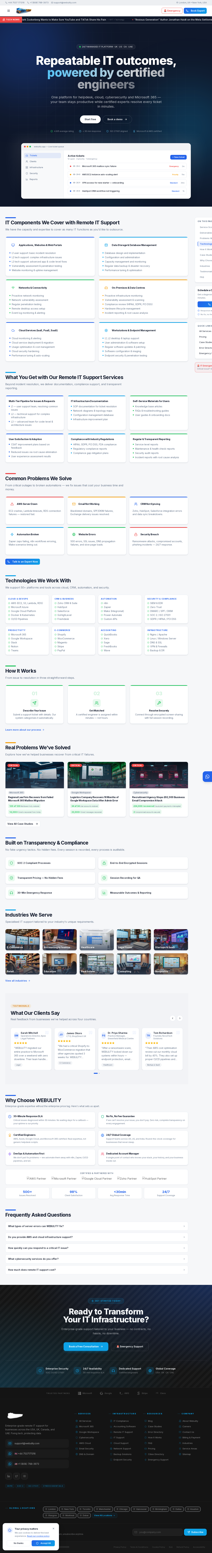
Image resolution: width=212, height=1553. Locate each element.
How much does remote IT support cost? (32, 1269)
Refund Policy (183, 1547)
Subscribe (197, 1532)
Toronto (86, 1509)
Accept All (46, 1543)
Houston (194, 1509)
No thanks (19, 1543)
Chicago (123, 1509)
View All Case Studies (20, 823)
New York (69, 1509)
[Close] (53, 1528)
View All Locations (103, 1515)
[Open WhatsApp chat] (207, 776)
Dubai (85, 1515)
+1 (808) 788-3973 (39, 2)
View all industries (16, 980)
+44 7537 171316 (16, 2)
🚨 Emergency (172, 10)
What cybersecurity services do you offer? (33, 1258)
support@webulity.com (65, 2)
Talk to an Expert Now (25, 561)
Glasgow (52, 1515)
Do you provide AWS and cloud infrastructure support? (40, 1237)
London (52, 1509)
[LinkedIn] (8, 1476)
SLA (171, 1547)
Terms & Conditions (139, 1547)
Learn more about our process (23, 729)
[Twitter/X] (16, 1476)
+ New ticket (178, 157)
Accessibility (199, 1547)
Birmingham (161, 1509)
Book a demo (115, 119)
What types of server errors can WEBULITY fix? (36, 1226)
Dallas (179, 1509)
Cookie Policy (158, 1547)
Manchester (105, 1509)
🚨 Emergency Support (129, 1346)
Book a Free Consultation (84, 1346)
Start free (90, 119)
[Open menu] (8, 10)
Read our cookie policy (38, 1536)
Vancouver (141, 1509)
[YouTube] (24, 1476)
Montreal (69, 1515)
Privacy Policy (120, 1547)
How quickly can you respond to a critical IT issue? (38, 1248)
